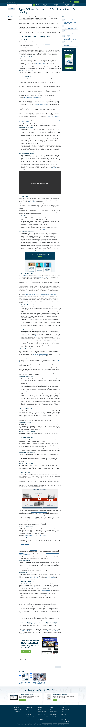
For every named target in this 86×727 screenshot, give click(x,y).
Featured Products (53, 714)
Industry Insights (29, 707)
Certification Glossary (30, 716)
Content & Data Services (42, 711)
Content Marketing (67, 20)
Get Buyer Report (23, 699)
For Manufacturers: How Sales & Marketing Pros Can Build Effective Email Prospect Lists (70, 38)
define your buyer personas (43, 277)
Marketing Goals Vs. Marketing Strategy (32, 97)
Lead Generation (73, 19)
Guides (27, 712)
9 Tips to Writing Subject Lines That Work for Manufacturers (70, 27)
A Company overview (25, 547)
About (62, 707)
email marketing (33, 28)
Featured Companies (53, 711)
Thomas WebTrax (41, 717)
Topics (27, 709)
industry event (32, 201)
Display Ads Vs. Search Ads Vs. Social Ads (33, 357)
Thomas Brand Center (65, 709)
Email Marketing (12, 8)
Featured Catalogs (53, 716)
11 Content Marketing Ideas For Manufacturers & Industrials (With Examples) (40, 294)
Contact (62, 717)
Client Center (63, 714)
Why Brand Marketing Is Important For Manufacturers (35, 535)
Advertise (39, 709)
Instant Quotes (17, 712)
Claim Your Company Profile (43, 716)
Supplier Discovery (17, 709)
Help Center (63, 719)
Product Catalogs (17, 711)
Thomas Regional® (29, 724)
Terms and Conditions (46, 723)
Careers (62, 711)
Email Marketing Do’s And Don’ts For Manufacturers (69, 32)
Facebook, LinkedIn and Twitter (39, 335)
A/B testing (54, 167)
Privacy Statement (53, 723)
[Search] (34, 5)
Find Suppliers (16, 707)
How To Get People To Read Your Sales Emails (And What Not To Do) (70, 44)
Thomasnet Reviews (41, 714)
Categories (51, 709)
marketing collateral (33, 479)
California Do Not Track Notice (63, 723)
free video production (50, 577)
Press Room (63, 712)
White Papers (28, 714)
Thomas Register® (21, 724)
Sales (71, 41)
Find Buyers (38, 4)
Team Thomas (10, 16)
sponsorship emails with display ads (40, 354)
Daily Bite (27, 711)
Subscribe (27, 717)
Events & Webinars (41, 719)
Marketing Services (41, 712)
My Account (63, 716)
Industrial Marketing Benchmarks (25, 630)
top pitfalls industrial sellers (53, 116)
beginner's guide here (34, 577)
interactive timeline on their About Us (39, 512)
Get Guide (55, 699)
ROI (44, 229)
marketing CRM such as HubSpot (40, 104)
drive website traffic (36, 518)
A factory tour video (25, 544)
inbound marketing (25, 275)
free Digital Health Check (52, 630)
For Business (40, 707)
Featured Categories (53, 712)
